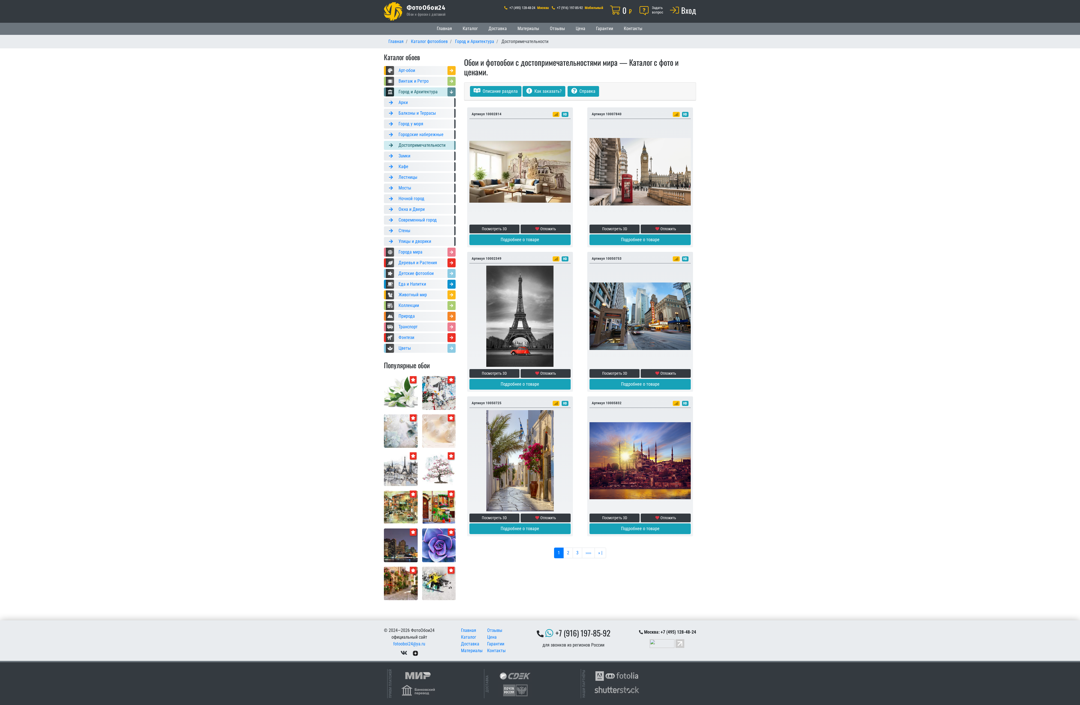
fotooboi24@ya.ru (409, 644)
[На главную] (393, 11)
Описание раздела (500, 91)
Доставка (498, 28)
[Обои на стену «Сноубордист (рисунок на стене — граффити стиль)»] (439, 583)
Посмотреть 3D (494, 229)
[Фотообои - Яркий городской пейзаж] (439, 507)
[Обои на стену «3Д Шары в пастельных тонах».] (439, 430)
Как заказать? (547, 91)
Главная (444, 28)
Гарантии (604, 28)
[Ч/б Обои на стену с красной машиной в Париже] (520, 315)
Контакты (633, 28)
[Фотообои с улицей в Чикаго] (640, 315)
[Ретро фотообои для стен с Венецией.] (401, 507)
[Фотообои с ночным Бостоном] (401, 545)
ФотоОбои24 (426, 7)
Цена (580, 28)
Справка (586, 91)
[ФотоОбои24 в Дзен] (415, 653)
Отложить (548, 229)
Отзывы (557, 28)
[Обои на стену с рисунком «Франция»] (401, 468)
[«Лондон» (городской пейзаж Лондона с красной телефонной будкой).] (640, 171)
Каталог (470, 28)
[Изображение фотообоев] (439, 545)
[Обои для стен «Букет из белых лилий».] (401, 392)
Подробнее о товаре (520, 239)
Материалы (528, 28)
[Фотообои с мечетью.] (640, 460)
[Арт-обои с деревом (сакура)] (439, 468)
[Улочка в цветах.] (401, 583)
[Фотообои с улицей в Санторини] (520, 460)
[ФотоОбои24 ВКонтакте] (403, 653)
